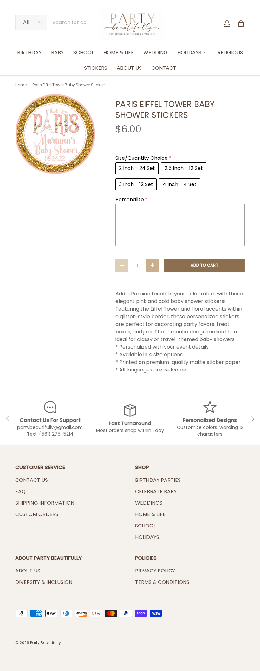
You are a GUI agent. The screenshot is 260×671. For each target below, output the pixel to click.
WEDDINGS (148, 502)
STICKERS (95, 68)
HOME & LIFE (118, 52)
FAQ (20, 491)
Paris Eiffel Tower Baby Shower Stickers (69, 85)
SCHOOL (83, 52)
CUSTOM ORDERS (36, 514)
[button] (241, 23)
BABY (57, 52)
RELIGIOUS (230, 52)
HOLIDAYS (147, 537)
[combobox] (54, 22)
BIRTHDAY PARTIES (158, 480)
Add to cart (204, 265)
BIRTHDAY (29, 52)
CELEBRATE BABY (156, 491)
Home (21, 85)
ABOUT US (129, 68)
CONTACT (163, 68)
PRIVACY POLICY (155, 570)
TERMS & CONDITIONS (162, 582)
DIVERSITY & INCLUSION (43, 582)
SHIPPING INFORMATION (44, 502)
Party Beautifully (45, 642)
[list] (55, 134)
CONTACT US (31, 480)
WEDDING (155, 52)
